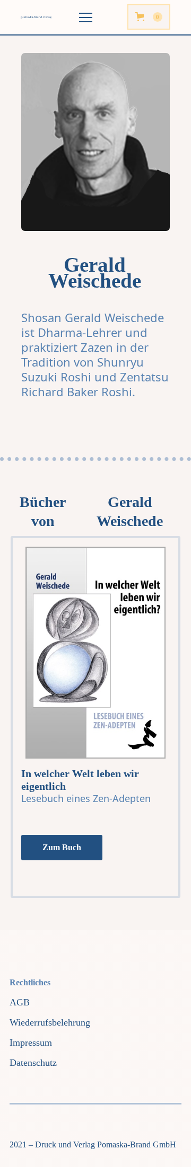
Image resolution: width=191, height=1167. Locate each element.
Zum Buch (61, 847)
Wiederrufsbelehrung (50, 1022)
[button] (148, 17)
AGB (20, 1002)
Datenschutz (33, 1062)
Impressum (31, 1042)
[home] (40, 17)
